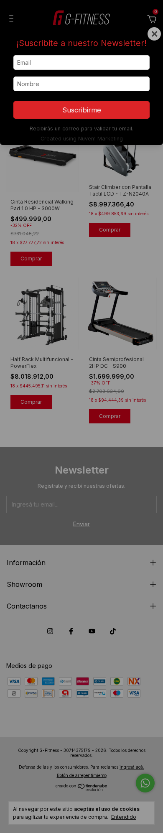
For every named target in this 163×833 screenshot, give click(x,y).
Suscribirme (81, 110)
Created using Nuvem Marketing (82, 138)
